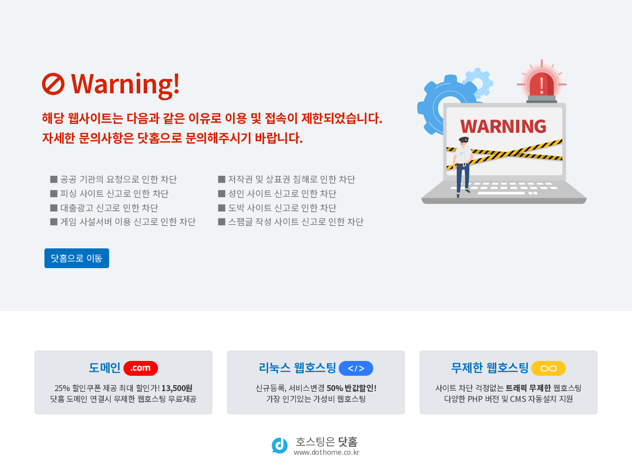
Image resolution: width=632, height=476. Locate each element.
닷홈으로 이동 (77, 257)
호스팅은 (326, 445)
